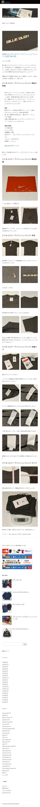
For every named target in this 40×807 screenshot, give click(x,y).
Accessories (5, 713)
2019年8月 (5, 695)
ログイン (4, 786)
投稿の (5, 788)
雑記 (3, 772)
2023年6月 (5, 673)
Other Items (5, 755)
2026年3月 (5, 662)
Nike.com (7, 145)
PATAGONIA (5, 757)
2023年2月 (5, 675)
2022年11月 (5, 677)
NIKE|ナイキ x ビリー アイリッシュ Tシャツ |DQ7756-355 (19, 55)
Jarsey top (5, 733)
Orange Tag (5, 753)
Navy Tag (4, 742)
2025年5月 (5, 671)
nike (10, 534)
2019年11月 (5, 688)
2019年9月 (5, 693)
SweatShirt (5, 766)
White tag (5, 770)
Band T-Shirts (6, 717)
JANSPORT (5, 730)
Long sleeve (5, 739)
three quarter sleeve (8, 768)
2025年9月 (5, 666)
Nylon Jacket (5, 750)
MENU (7, 2)
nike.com (14, 534)
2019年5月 (5, 702)
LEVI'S (3, 737)
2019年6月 (5, 700)
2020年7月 (5, 680)
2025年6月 (5, 669)
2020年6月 (5, 682)
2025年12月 (5, 664)
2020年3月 (5, 684)
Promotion (5, 761)
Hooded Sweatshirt (7, 728)
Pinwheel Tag (6, 759)
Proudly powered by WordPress (10, 803)
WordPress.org (6, 792)
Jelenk (4, 735)
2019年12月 (5, 686)
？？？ (4, 775)
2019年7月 (5, 697)
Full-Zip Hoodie (6, 722)
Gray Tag (4, 724)
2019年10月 (5, 691)
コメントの (6, 790)
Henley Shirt (5, 726)
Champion (5, 719)
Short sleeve (5, 764)
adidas (4, 715)
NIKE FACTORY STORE (8, 746)
